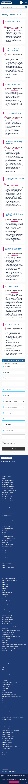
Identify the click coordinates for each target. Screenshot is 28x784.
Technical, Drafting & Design (7, 732)
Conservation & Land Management (8, 528)
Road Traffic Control (5, 706)
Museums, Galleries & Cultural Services (9, 665)
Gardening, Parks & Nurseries (7, 600)
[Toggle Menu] (26, 2)
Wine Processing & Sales (6, 767)
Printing (3, 690)
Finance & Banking (5, 572)
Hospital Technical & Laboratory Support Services (11, 626)
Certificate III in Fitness (12, 286)
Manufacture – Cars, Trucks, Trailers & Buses (10, 648)
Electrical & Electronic (6, 550)
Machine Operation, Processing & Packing (10, 646)
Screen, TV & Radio (5, 715)
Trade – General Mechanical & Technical (9, 746)
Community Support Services (7, 522)
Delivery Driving (5, 542)
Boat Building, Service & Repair (8, 482)
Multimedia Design (5, 663)
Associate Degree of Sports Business (13, 22)
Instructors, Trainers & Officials (8, 632)
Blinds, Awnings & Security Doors (8, 480)
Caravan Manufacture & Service (8, 496)
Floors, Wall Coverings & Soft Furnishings (9, 580)
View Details (14, 28)
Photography (4, 680)
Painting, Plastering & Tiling (7, 676)
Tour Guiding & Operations (7, 742)
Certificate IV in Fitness (12, 324)
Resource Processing (6, 702)
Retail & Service (5, 704)
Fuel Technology (5, 594)
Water (3, 763)
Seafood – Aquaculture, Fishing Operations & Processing (12, 717)
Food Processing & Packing (7, 586)
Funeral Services (5, 596)
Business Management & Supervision (9, 490)
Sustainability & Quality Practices (8, 728)
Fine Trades (4, 574)
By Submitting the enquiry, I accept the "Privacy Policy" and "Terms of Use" (14, 442)
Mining (3, 659)
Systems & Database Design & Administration (10, 730)
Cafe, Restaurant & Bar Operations (8, 492)
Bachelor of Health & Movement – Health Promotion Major (14, 49)
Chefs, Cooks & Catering (6, 509)
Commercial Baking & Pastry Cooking (9, 520)
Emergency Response (6, 561)
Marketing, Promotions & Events (8, 650)
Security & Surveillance (6, 719)
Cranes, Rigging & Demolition (7, 536)
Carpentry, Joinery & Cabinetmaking (8, 502)
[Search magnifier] (26, 7)
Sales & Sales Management (7, 711)
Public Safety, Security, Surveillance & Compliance (11, 696)
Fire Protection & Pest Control (7, 576)
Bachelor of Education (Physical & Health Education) (14, 179)
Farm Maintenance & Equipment (8, 570)
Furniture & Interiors (5, 598)
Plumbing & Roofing (5, 688)
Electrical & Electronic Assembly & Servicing (10, 552)
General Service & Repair (6, 606)
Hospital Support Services (7, 623)
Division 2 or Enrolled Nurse (7, 546)
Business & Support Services (7, 488)
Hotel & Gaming (5, 628)
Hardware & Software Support (7, 615)
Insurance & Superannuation (7, 634)
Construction (4, 530)
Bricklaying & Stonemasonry (7, 484)
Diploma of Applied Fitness (13, 113)
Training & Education (6, 748)
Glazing (3, 609)
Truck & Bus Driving (5, 754)
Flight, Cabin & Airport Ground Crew (8, 578)
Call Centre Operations (6, 494)
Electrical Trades (5, 554)
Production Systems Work (7, 692)
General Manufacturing (6, 604)
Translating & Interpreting (6, 750)
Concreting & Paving (6, 526)
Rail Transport (4, 700)
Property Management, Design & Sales (9, 694)
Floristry (3, 582)
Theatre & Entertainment (6, 740)
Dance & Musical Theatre (6, 540)
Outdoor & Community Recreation (8, 672)
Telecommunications (6, 734)
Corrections (4, 532)
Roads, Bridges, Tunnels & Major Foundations (10, 708)
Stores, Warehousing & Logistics (8, 726)
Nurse (3, 669)
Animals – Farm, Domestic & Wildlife (9, 472)
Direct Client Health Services (7, 544)
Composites (4, 524)
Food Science (4, 588)
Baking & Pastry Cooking (6, 476)
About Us (3, 775)
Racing (3, 698)
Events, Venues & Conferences (8, 567)
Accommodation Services (7, 465)
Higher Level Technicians (6, 621)
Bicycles (3, 478)
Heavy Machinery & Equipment (7, 619)
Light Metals (4, 642)
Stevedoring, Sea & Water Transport (8, 724)
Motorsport (4, 661)
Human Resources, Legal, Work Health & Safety (11, 630)
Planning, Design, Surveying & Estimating (9, 682)
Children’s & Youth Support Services (8, 511)
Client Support (4, 517)
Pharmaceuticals (5, 678)
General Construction (6, 602)
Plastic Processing (5, 686)
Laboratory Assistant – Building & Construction (11, 636)
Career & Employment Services (8, 498)
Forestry (3, 590)
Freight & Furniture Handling (7, 592)
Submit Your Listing (14, 782)
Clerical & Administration (6, 515)
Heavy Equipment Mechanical (7, 617)
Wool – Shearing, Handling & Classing (9, 771)
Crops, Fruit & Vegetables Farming (8, 538)
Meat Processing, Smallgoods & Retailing (10, 654)
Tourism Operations (5, 744)
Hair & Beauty (4, 613)
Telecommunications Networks (8, 736)
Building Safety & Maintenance (8, 486)
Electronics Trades (5, 559)
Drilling (3, 548)
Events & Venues (5, 565)
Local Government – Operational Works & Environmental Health (14, 644)
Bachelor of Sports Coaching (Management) (13, 142)
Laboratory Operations (6, 638)
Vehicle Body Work (5, 756)
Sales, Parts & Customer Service (8, 713)
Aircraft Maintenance (6, 470)
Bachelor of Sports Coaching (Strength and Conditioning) (13, 249)
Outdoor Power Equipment (7, 674)
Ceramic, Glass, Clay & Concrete (8, 507)
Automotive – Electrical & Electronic (9, 474)
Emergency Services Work (7, 563)
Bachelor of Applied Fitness (13, 84)
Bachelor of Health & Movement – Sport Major (14, 214)
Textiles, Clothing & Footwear (7, 738)
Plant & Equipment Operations (7, 684)
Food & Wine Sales (5, 584)
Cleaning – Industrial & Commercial (8, 513)
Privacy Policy (15, 775)
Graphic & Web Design (6, 611)
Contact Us (8, 775)
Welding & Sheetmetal (6, 765)
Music (3, 667)
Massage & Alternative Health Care (8, 652)
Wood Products (5, 769)
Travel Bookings (5, 752)
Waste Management (6, 761)
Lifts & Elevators (5, 640)
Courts (3, 534)
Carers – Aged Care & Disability (8, 500)
